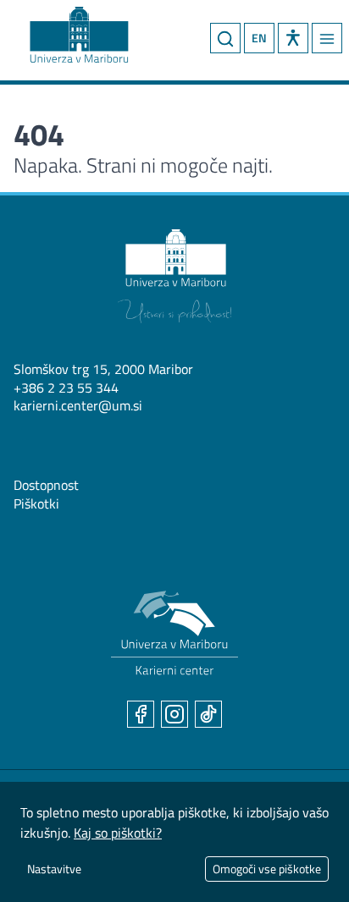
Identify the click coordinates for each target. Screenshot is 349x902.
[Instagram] (174, 714)
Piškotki (36, 503)
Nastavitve (54, 868)
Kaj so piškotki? (118, 832)
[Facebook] (140, 714)
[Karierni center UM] (174, 633)
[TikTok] (208, 714)
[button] (293, 38)
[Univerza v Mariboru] (174, 276)
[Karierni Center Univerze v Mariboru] (63, 31)
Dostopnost (46, 485)
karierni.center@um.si (78, 405)
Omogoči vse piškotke (267, 868)
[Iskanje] (225, 38)
